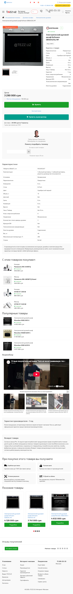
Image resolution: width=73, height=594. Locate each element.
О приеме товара (43, 571)
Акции (22, 565)
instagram (38, 2)
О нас (4, 565)
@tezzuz (9, 2)
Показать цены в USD (63, 5)
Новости (5, 571)
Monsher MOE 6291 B (22, 345)
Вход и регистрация (65, 2)
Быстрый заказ (36, 111)
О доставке (41, 565)
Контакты (5, 583)
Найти (49, 12)
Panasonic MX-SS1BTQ (22, 267)
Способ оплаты (42, 568)
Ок (29, 151)
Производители (25, 568)
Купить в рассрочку (37, 117)
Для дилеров (6, 580)
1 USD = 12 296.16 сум (46, 5)
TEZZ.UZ (11, 12)
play (34, 2)
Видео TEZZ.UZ (7, 574)
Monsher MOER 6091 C (22, 333)
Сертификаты (24, 580)
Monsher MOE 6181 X (21, 320)
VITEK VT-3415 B (20, 292)
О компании (6, 561)
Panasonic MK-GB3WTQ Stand (25, 279)
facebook (30, 2)
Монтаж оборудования (13, 99)
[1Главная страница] (3, 17)
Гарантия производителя (25, 571)
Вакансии (5, 577)
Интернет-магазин (27, 561)
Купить (38, 104)
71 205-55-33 (51, 10)
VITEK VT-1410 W (20, 304)
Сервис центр (42, 581)
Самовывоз (41, 578)
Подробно (13, 525)
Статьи (4, 568)
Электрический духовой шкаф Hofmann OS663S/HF (12, 515)
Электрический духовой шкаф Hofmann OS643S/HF (35, 515)
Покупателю (42, 561)
